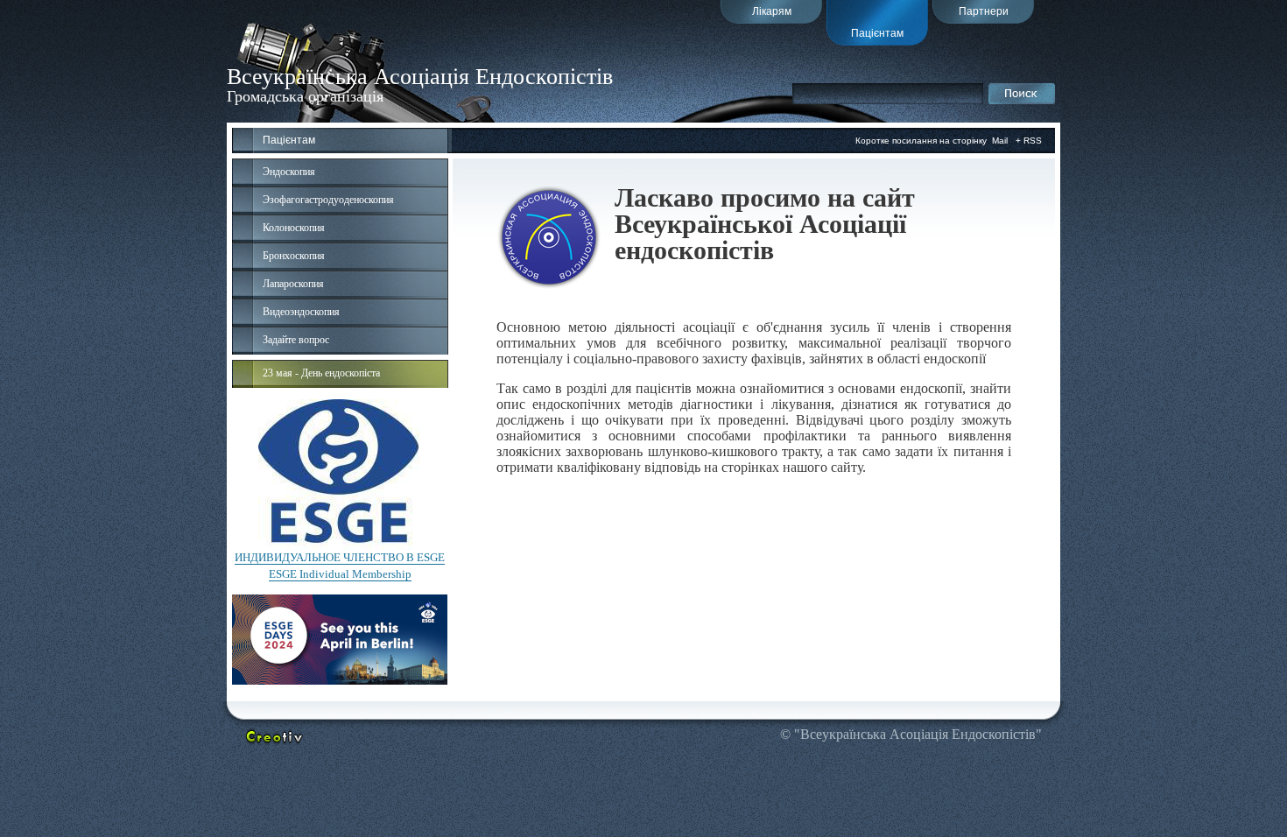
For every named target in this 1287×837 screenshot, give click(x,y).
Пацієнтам (877, 33)
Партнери (984, 11)
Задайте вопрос (296, 340)
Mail (1000, 140)
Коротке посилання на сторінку (921, 140)
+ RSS (1029, 140)
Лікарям (771, 11)
